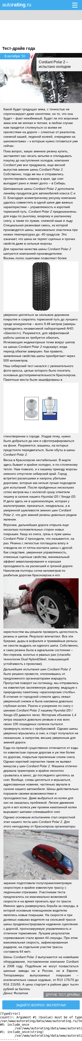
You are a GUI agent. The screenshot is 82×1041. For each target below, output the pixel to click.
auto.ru (16, 5)
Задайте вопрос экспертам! (41, 1005)
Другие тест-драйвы (63, 994)
